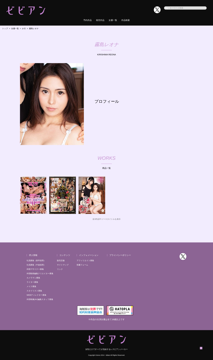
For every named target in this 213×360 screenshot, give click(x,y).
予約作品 (87, 20)
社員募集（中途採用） (36, 265)
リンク (60, 269)
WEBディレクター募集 (36, 295)
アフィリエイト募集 (85, 261)
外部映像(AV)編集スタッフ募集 (40, 299)
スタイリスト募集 (34, 291)
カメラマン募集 (33, 278)
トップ (5, 29)
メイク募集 (31, 286)
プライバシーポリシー (120, 255)
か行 (24, 29)
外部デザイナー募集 (35, 269)
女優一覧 (113, 20)
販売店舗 (61, 261)
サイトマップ (63, 265)
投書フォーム (82, 265)
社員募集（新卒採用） (36, 261)
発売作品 (100, 20)
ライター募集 (32, 282)
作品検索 (125, 20)
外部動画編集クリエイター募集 (40, 273)
